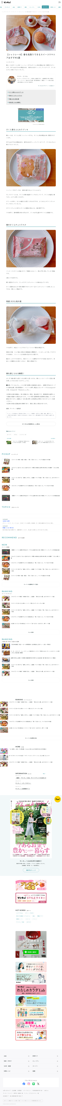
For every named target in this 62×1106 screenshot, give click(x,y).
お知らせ (46, 1090)
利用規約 (20, 1090)
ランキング (7, 7)
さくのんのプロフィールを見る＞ (46, 85)
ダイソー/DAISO (29, 913)
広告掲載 (14, 1090)
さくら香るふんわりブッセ (16, 92)
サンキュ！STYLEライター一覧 (31, 1093)
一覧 (44, 773)
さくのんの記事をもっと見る (31, 424)
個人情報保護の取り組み (15, 1096)
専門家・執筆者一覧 (18, 1093)
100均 (39, 7)
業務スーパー (19, 919)
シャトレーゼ (23, 434)
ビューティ (32, 7)
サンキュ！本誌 (20, 922)
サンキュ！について (7, 1093)
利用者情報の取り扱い (38, 1090)
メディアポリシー (27, 1090)
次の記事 (53, 438)
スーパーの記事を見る (31, 738)
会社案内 (5, 1096)
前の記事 (9, 438)
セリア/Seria (19, 913)
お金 (14, 7)
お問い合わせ (6, 1090)
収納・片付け (8, 1061)
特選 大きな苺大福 (14, 99)
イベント (34, 919)
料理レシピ (53, 7)
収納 (26, 7)
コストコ (28, 919)
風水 (34, 916)
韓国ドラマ (40, 916)
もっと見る (31, 632)
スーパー (45, 7)
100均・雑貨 (7, 1066)
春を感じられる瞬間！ (15, 102)
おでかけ (29, 922)
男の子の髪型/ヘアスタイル (23, 916)
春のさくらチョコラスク (15, 95)
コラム (15, 434)
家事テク (20, 7)
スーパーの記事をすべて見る (31, 584)
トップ (3, 11)
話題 (59, 7)
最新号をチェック (31, 870)
